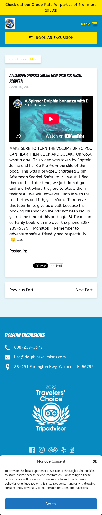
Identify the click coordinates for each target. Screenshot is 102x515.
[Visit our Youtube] (72, 450)
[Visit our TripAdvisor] (53, 450)
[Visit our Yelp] (63, 450)
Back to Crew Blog (23, 59)
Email (58, 265)
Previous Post (21, 290)
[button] (95, 461)
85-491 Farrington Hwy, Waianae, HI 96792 (54, 366)
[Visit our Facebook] (32, 450)
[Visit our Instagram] (42, 450)
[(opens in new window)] (51, 384)
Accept (51, 504)
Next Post (84, 290)
